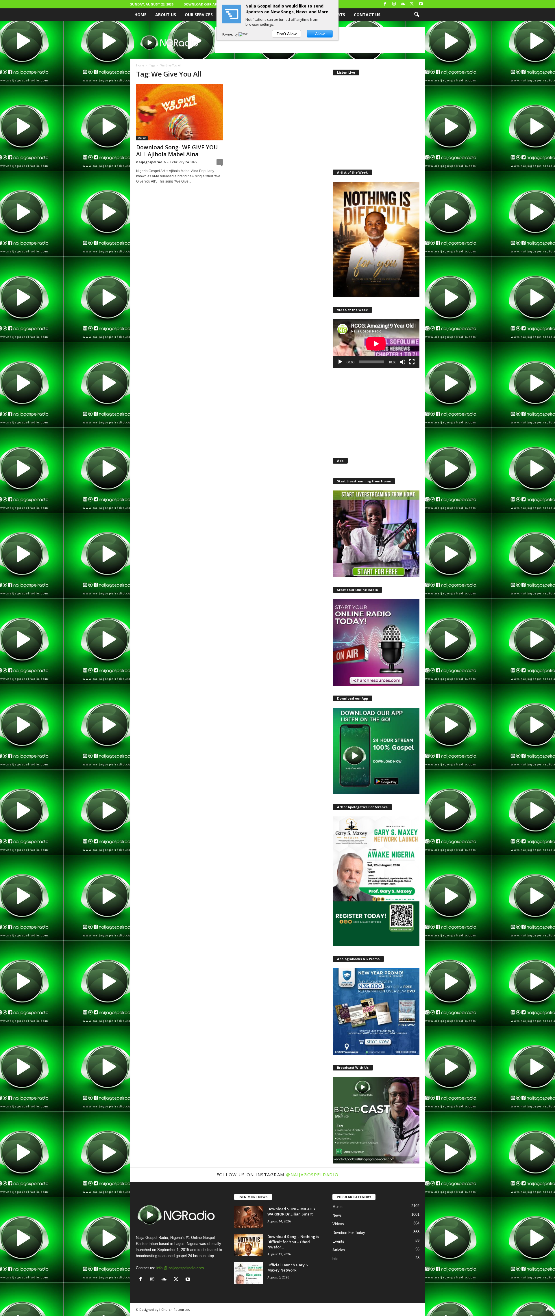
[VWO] (244, 34)
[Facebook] (385, 4)
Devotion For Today (348, 1233)
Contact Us (367, 14)
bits (335, 1258)
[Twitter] (411, 4)
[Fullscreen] (412, 362)
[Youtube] (420, 4)
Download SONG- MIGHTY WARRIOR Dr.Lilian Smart (291, 1211)
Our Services (199, 14)
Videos (338, 1224)
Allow (320, 33)
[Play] (340, 362)
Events (338, 1241)
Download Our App (201, 4)
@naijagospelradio (312, 1174)
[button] (416, 14)
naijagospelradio (151, 162)
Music (142, 138)
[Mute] (403, 362)
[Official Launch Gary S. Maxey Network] (248, 1273)
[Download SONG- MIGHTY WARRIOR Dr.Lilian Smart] (248, 1217)
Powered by (230, 34)
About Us (165, 14)
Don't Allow (287, 33)
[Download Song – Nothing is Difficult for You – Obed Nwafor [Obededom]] (248, 1245)
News (337, 1215)
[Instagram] (394, 4)
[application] (376, 343)
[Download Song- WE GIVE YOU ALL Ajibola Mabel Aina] (179, 112)
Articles (338, 1250)
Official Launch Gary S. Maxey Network (288, 1267)
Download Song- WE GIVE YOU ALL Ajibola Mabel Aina (177, 151)
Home (140, 14)
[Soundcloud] (402, 4)
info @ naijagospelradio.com (180, 1268)
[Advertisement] (375, 121)
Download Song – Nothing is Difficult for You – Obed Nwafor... (293, 1242)
